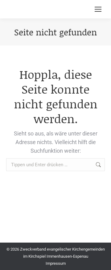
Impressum (56, 263)
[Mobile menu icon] (98, 9)
